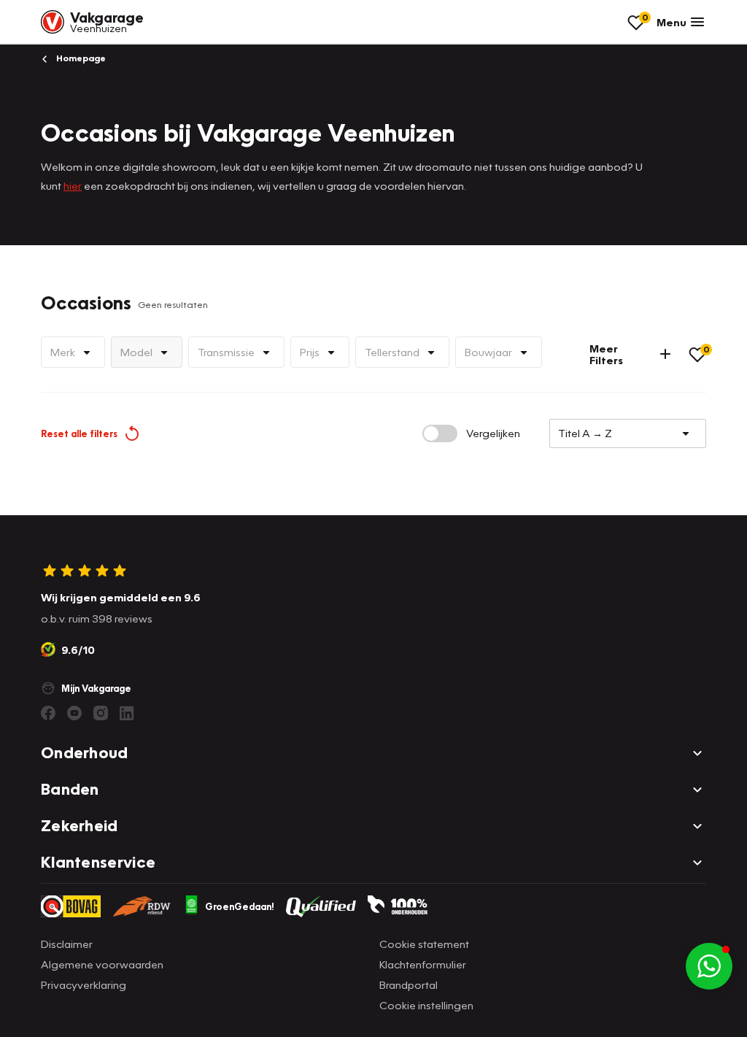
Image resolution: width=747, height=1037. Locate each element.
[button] (709, 966)
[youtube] (74, 713)
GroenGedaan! (239, 906)
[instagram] (100, 713)
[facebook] (48, 713)
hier (72, 185)
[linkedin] (127, 713)
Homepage (80, 58)
